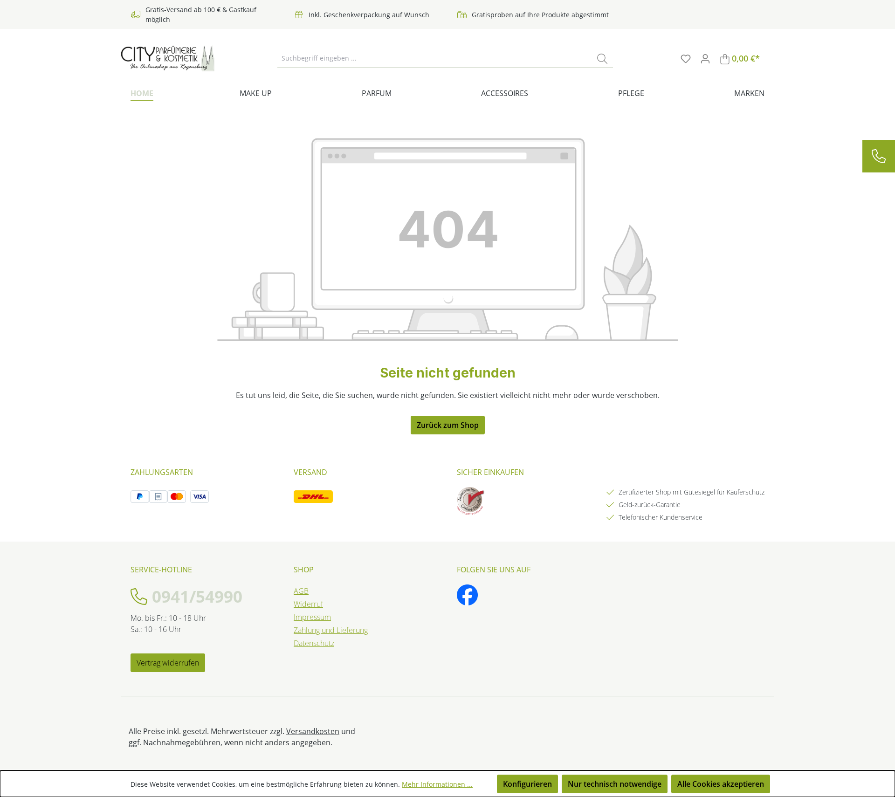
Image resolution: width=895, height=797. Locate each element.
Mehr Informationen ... (437, 784)
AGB (301, 591)
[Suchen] (602, 58)
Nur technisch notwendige (614, 784)
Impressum (312, 617)
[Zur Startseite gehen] (167, 58)
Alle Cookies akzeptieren (720, 784)
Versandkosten (312, 731)
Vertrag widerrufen (168, 663)
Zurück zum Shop (448, 425)
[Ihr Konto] (705, 58)
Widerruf (308, 604)
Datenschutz (314, 643)
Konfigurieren (527, 784)
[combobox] (434, 58)
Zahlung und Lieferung (331, 630)
